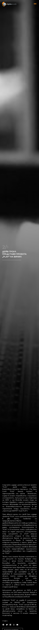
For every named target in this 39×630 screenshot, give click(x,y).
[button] (3, 625)
